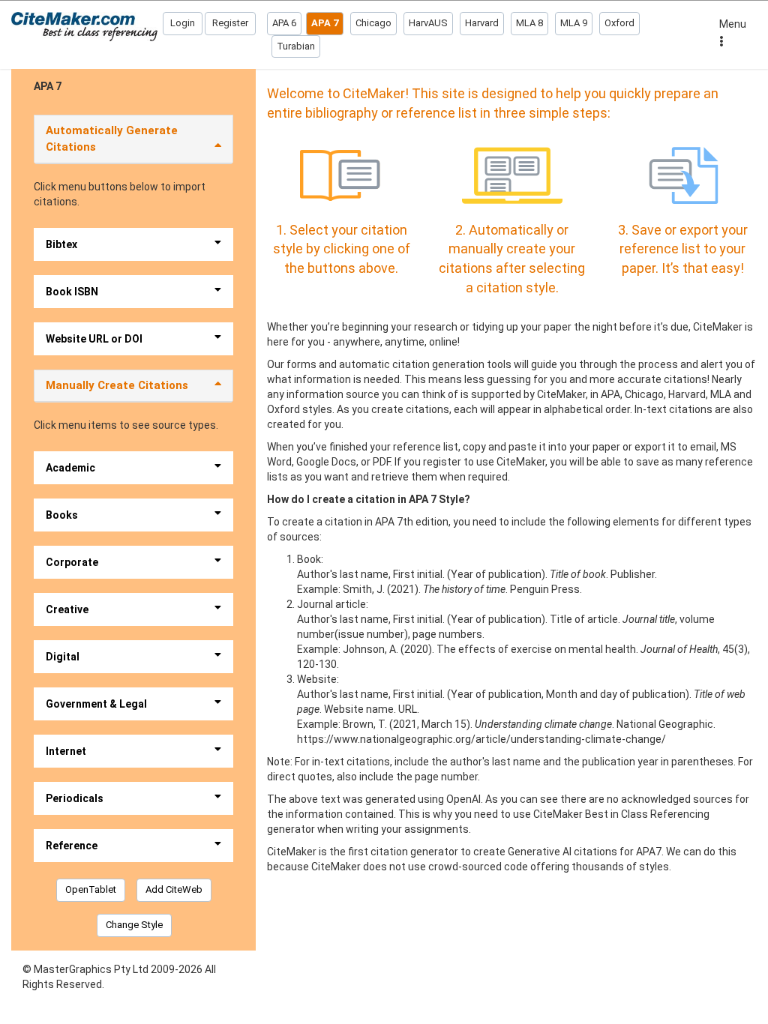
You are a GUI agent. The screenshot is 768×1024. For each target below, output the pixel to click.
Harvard (482, 22)
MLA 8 (529, 22)
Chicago (374, 22)
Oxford (619, 22)
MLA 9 (573, 22)
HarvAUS (428, 22)
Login (182, 22)
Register (230, 22)
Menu (732, 24)
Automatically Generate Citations (112, 138)
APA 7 (324, 22)
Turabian (296, 46)
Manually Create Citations (117, 385)
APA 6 (284, 22)
